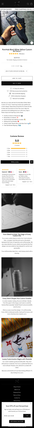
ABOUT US (17, 389)
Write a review (15, 162)
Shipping (15, 59)
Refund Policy (17, 400)
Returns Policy (17, 395)
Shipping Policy (17, 392)
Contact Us (17, 398)
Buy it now (17, 83)
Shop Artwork (17, 387)
